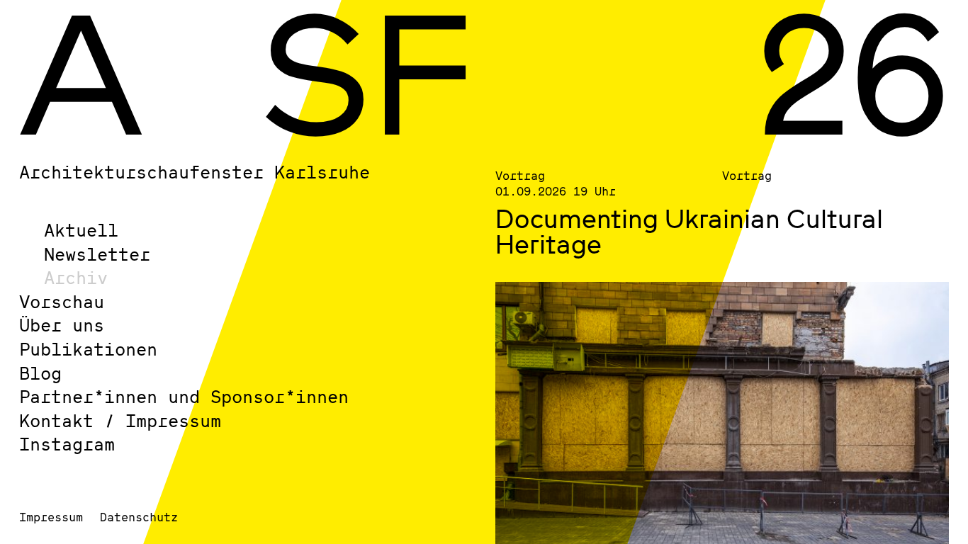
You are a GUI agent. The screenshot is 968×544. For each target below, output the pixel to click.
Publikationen (88, 349)
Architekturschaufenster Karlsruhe (194, 172)
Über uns (61, 324)
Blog (40, 373)
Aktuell (81, 230)
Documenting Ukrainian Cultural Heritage (689, 231)
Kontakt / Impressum (120, 420)
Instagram (67, 444)
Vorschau (61, 301)
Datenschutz (139, 516)
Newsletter (97, 254)
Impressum (51, 516)
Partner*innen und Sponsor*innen (184, 396)
